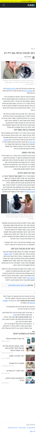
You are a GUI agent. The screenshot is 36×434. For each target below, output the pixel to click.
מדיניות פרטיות (12, 428)
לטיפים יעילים (28, 91)
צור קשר (32, 431)
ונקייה (15, 315)
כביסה (33, 49)
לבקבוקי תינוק (30, 192)
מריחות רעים (31, 278)
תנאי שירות (22, 428)
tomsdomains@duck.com (28, 1)
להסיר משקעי (8, 254)
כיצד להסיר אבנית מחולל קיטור (17, 285)
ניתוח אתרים (31, 428)
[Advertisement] (18, 26)
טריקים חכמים (11, 89)
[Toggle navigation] (3, 5)
